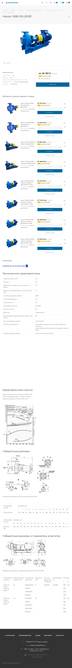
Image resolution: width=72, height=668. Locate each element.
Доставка (48, 635)
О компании (10, 635)
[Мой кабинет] (50, 3)
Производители (25, 635)
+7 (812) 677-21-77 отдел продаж (36, 642)
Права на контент (37, 657)
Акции (37, 635)
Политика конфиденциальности (37, 654)
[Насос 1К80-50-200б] (36, 42)
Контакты (60, 635)
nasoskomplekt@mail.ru (37, 645)
